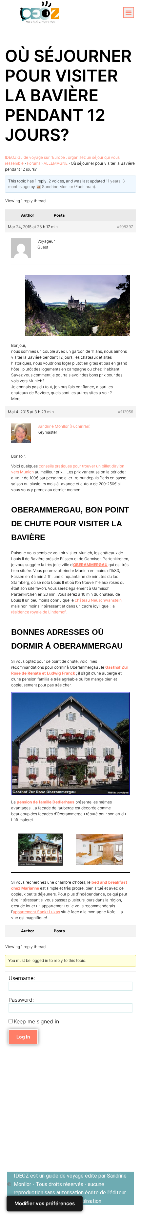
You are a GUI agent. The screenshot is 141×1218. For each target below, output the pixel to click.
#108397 (125, 226)
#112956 (125, 411)
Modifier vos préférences (44, 1203)
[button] (128, 12)
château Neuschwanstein (98, 600)
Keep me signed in (36, 1021)
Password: (21, 1000)
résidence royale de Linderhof (38, 611)
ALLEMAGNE (56, 163)
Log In (23, 1036)
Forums (33, 163)
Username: (22, 978)
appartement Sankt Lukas (36, 911)
